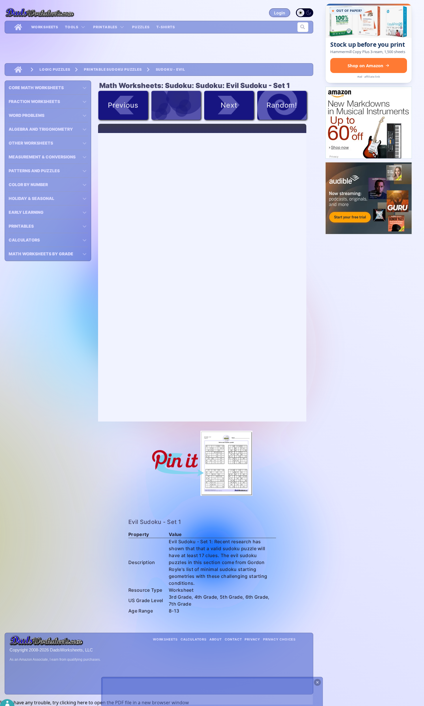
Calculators (194, 639)
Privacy (252, 639)
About (215, 639)
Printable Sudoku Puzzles (113, 69)
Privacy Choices (279, 639)
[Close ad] (317, 682)
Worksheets (44, 27)
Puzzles (141, 27)
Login (279, 12)
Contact (233, 639)
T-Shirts (165, 27)
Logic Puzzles (55, 69)
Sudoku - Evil (170, 69)
